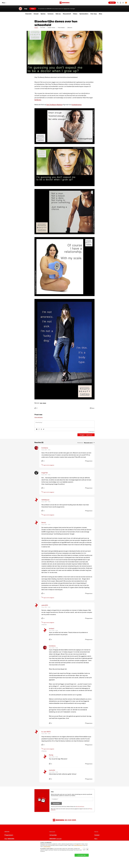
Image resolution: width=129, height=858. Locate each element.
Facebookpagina (76, 104)
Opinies (43, 14)
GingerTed (44, 472)
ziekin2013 (44, 605)
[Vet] (37, 429)
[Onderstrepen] (41, 429)
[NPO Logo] (126, 3)
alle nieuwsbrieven (80, 806)
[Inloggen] (123, 2)
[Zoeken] (118, 2)
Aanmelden (56, 803)
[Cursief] (39, 429)
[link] (41, 403)
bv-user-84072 (46, 731)
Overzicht (28, 14)
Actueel (36, 14)
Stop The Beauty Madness (54, 104)
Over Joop (94, 14)
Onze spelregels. (39, 417)
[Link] (44, 429)
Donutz (43, 522)
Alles (100, 14)
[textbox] (64, 424)
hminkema (44, 448)
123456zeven (45, 500)
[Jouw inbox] (120, 2)
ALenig (51, 755)
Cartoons (50, 14)
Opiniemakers (83, 14)
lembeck (51, 628)
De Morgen (37, 100)
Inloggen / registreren (86, 434)
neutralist (52, 770)
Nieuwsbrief (67, 14)
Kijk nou (58, 14)
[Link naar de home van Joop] (20, 8)
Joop (25, 8)
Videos (75, 14)
